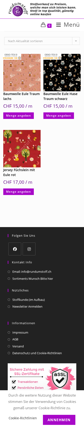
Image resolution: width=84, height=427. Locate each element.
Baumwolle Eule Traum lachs (21, 96)
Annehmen (59, 419)
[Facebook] (14, 249)
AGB (15, 339)
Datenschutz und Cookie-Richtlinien (37, 353)
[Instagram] (29, 249)
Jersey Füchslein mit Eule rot (19, 172)
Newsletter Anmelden (27, 306)
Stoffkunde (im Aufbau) (28, 300)
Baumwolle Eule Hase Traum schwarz (60, 96)
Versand (18, 346)
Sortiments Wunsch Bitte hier (32, 278)
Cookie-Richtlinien (23, 418)
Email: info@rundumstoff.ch (31, 271)
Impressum (20, 332)
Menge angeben (18, 116)
